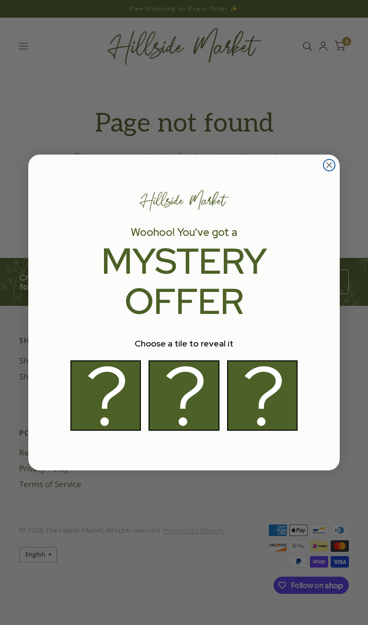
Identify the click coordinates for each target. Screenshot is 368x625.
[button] (105, 395)
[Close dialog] (329, 165)
